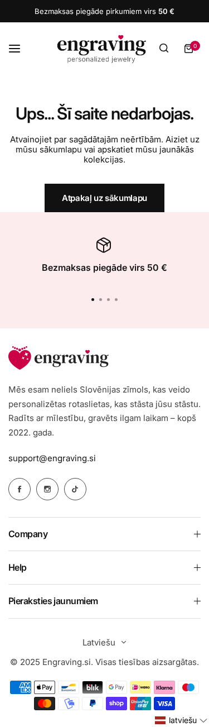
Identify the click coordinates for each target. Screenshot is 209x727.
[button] (116, 299)
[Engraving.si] (101, 49)
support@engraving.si (52, 458)
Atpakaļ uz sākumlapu (104, 198)
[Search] (164, 48)
